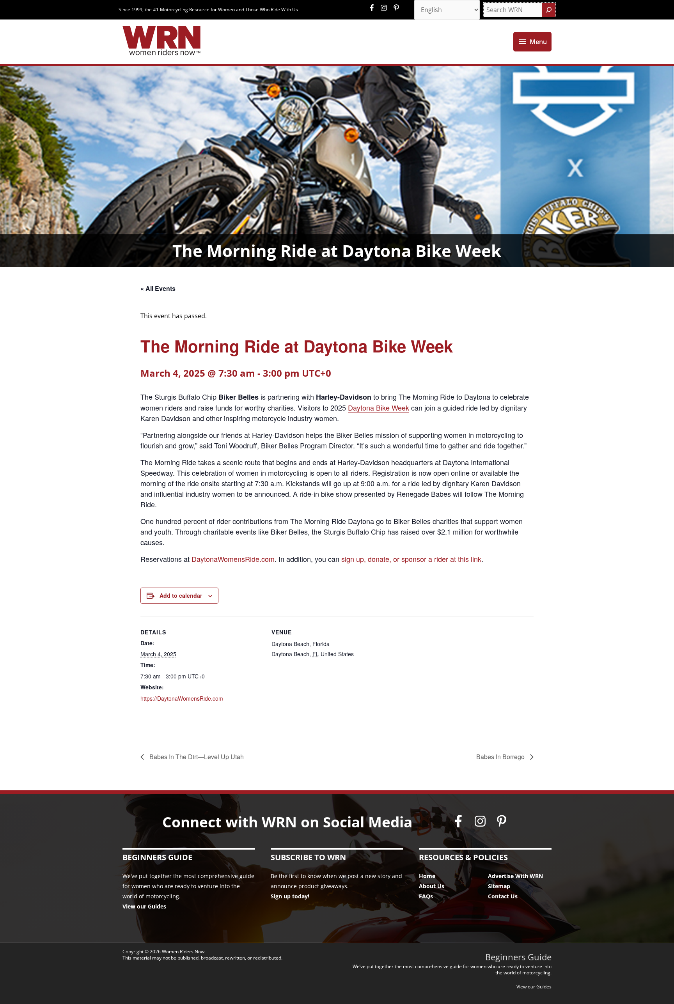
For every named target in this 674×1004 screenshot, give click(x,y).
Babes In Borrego (501, 756)
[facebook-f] (373, 7)
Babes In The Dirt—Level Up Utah (196, 756)
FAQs (426, 896)
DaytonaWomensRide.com (233, 559)
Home (427, 876)
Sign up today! (290, 896)
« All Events (158, 288)
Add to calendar (181, 595)
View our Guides (144, 906)
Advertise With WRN (515, 876)
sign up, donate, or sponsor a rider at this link (411, 559)
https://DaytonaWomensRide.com (181, 698)
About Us (431, 886)
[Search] (548, 10)
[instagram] (385, 7)
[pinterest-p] (397, 7)
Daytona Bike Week (378, 407)
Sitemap (499, 886)
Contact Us (503, 896)
